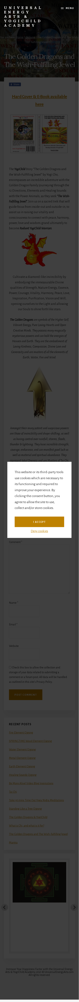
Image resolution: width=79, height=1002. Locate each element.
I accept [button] (39, 522)
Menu (70, 8)
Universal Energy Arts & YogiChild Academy (23, 16)
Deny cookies (39, 531)
